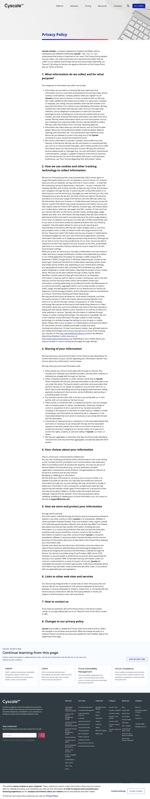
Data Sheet (125, 723)
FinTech (98, 712)
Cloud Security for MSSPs (70, 741)
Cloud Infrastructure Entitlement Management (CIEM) (71, 724)
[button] (128, 6)
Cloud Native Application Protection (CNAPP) (70, 709)
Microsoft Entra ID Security (86, 743)
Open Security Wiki (137, 659)
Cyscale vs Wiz (113, 707)
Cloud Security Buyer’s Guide (126, 730)
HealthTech (99, 718)
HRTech (98, 728)
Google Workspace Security (86, 746)
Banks (97, 715)
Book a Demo (69, 763)
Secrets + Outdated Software (70, 756)
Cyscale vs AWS (113, 722)
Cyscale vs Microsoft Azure (115, 730)
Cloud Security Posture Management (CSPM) (69, 716)
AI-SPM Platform (70, 760)
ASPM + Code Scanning (69, 751)
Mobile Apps (99, 734)
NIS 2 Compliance (83, 734)
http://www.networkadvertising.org (57, 339)
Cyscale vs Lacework (115, 711)
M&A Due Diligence (101, 731)
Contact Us (138, 718)
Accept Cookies (136, 791)
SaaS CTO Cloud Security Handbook (127, 735)
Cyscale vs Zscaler (114, 714)
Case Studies (126, 717)
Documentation (126, 720)
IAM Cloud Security (83, 725)
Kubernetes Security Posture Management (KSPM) (71, 731)
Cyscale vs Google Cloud (114, 725)
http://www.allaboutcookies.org (73, 333)
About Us (138, 707)
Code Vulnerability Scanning (83, 714)
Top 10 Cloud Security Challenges (128, 740)
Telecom (98, 722)
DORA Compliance (83, 737)
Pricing (88, 6)
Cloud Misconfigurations (85, 707)
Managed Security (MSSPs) (101, 708)
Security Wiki (125, 711)
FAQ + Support (126, 726)
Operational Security (84, 722)
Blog (123, 707)
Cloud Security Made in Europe (141, 711)
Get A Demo (139, 6)
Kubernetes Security (84, 740)
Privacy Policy (31, 740)
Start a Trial (68, 766)
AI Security (81, 718)
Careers (137, 715)
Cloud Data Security (84, 728)
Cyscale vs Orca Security (113, 717)
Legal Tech (99, 725)
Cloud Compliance (70, 737)
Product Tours (126, 714)
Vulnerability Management (86, 711)
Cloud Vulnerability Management (70, 746)
